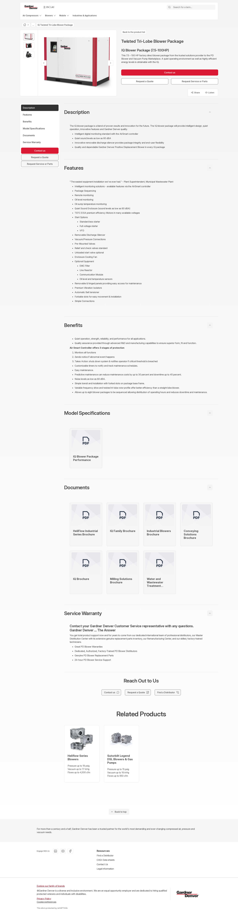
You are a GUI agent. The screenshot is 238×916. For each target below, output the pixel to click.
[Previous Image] (44, 63)
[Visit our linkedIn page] (55, 851)
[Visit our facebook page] (70, 851)
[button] (141, 112)
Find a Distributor (105, 855)
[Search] (169, 7)
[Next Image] (110, 63)
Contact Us (102, 864)
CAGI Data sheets (106, 860)
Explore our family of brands (51, 886)
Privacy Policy (44, 898)
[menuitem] (32, 15)
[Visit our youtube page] (63, 851)
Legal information (105, 868)
